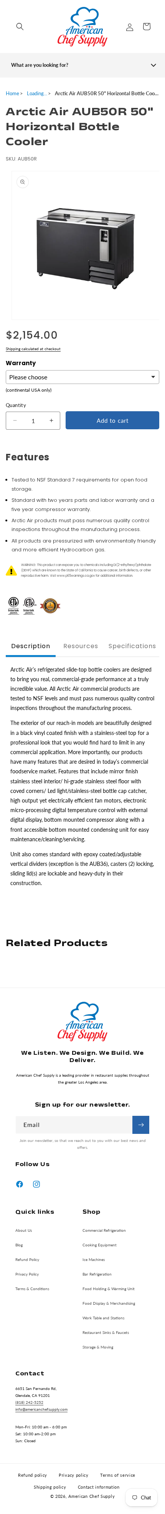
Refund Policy (27, 1259)
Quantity (16, 405)
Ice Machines (93, 1259)
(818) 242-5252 (29, 1402)
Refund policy (32, 1475)
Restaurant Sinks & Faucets (105, 1332)
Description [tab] (30, 646)
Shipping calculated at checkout (33, 349)
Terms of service (117, 1475)
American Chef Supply (91, 1496)
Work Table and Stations (103, 1317)
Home (12, 93)
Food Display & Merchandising (108, 1303)
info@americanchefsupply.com (41, 1409)
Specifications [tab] (132, 646)
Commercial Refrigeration (104, 1230)
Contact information (99, 1486)
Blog (19, 1245)
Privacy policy (74, 1475)
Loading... (37, 93)
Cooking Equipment (99, 1245)
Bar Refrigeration (97, 1274)
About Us (23, 1230)
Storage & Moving (97, 1347)
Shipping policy (50, 1486)
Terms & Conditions (32, 1288)
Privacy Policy (27, 1274)
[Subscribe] (140, 1125)
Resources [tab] (80, 646)
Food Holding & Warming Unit (108, 1288)
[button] (20, 26)
